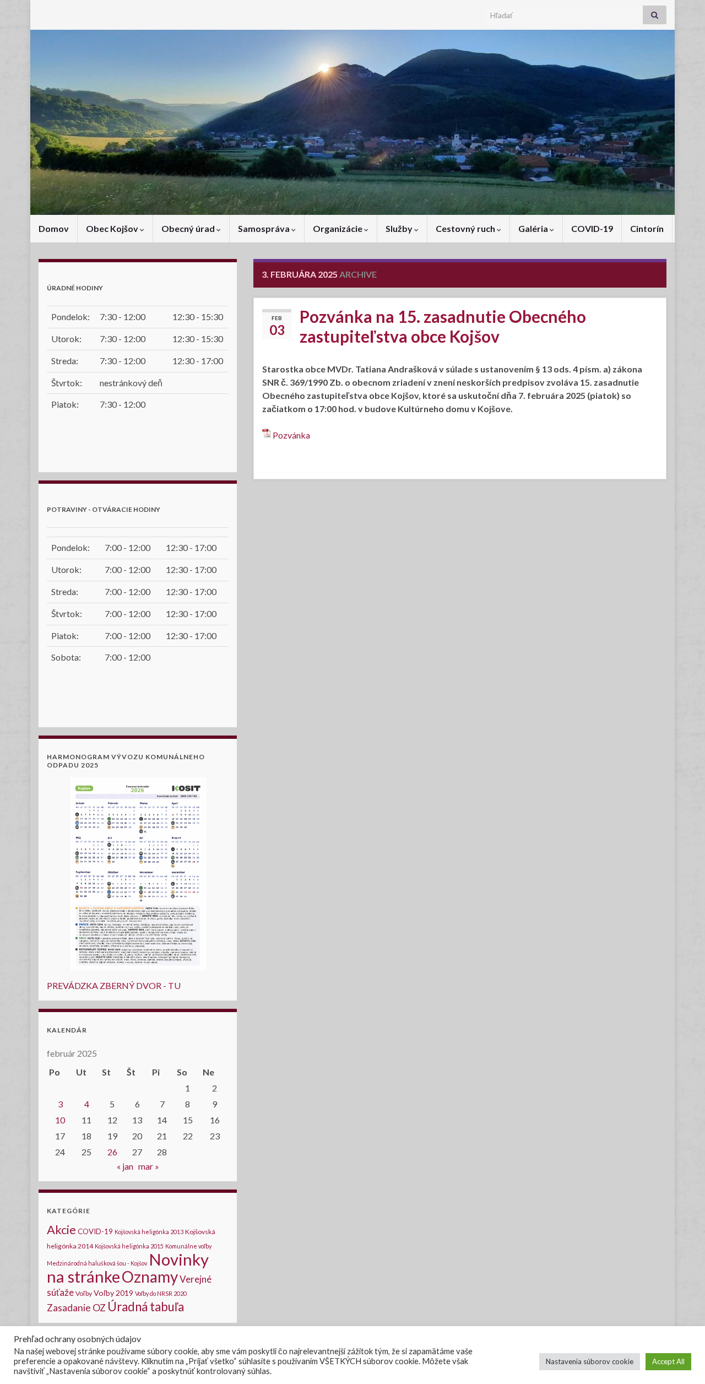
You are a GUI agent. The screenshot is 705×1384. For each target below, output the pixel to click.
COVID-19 (592, 228)
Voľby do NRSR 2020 (161, 1293)
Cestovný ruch (466, 228)
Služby (400, 228)
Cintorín (647, 228)
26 (112, 1152)
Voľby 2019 (113, 1293)
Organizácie (338, 228)
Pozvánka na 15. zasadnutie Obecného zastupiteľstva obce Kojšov (443, 326)
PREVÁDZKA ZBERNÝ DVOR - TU (114, 985)
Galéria (534, 228)
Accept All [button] (668, 1361)
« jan (125, 1166)
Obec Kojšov (113, 228)
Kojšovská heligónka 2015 (129, 1246)
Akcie (61, 1229)
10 (60, 1120)
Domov (54, 228)
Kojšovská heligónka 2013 (149, 1231)
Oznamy (150, 1276)
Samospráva (264, 228)
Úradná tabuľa (145, 1306)
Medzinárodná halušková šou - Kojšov (97, 1263)
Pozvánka (291, 435)
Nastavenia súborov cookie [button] (589, 1361)
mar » (148, 1166)
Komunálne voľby (188, 1246)
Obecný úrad (188, 228)
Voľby (83, 1293)
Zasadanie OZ (76, 1307)
